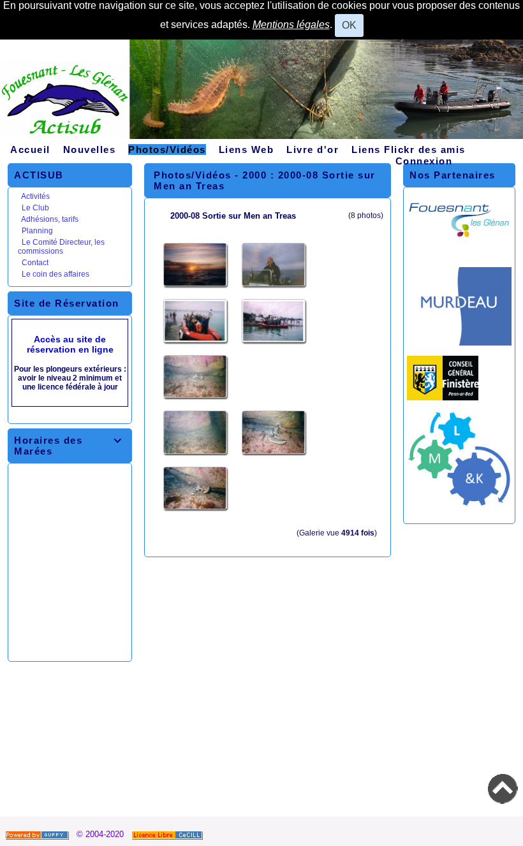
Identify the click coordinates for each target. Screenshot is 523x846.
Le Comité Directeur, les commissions (61, 247)
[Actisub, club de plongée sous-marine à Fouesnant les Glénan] (261, 94)
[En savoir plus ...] (168, 834)
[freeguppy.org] (38, 834)
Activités (35, 196)
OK (349, 25)
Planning (37, 230)
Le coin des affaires (55, 274)
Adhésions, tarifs (49, 219)
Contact (35, 262)
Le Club (35, 207)
